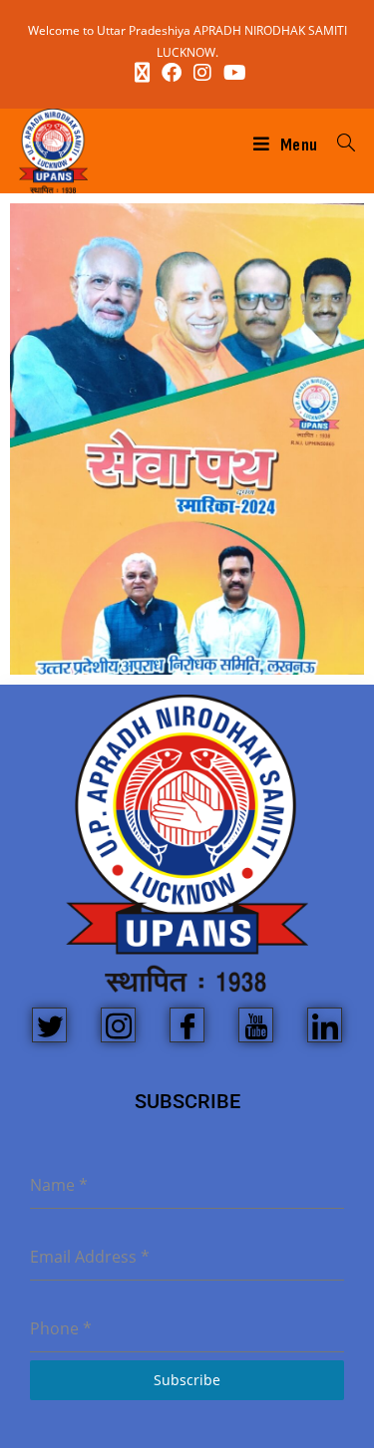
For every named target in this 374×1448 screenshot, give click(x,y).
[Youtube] (255, 1025)
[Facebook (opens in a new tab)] (171, 73)
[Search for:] (339, 145)
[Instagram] (118, 1025)
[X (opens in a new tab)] (142, 73)
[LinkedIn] (324, 1025)
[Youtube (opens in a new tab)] (231, 73)
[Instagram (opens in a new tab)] (202, 73)
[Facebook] (187, 1025)
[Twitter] (49, 1025)
